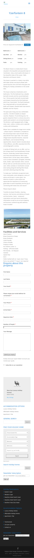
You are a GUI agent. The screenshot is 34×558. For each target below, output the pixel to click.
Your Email (7, 286)
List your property (10, 524)
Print (17, 17)
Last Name (6, 279)
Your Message (7, 331)
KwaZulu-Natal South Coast (13, 497)
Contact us (8, 527)
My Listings (10, 397)
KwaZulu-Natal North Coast (13, 500)
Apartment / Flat (8, 414)
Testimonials (8, 522)
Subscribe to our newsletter (14, 365)
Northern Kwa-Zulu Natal (12, 502)
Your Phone (7, 303)
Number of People (9, 324)
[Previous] (7, 219)
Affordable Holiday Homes (11, 411)
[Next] (27, 219)
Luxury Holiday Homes (9, 409)
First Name (6, 272)
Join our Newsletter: (9, 476)
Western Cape (9, 494)
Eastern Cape (8, 492)
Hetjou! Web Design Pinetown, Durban (16, 551)
